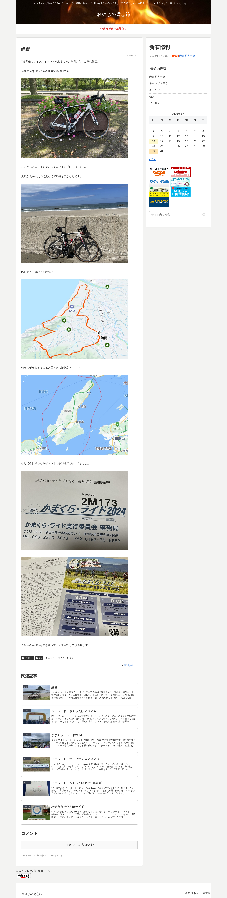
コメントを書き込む (79, 845)
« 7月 (152, 159)
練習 (40, 658)
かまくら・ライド (56, 658)
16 (153, 141)
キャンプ (154, 90)
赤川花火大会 (157, 76)
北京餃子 (154, 103)
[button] (204, 215)
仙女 (152, 96)
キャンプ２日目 (158, 83)
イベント (29, 658)
